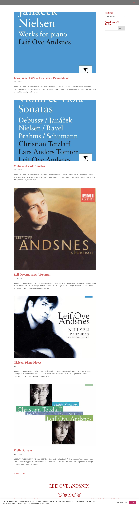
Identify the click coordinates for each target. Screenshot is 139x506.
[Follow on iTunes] (74, 495)
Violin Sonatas (23, 450)
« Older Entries (19, 473)
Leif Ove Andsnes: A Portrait (32, 274)
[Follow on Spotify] (79, 495)
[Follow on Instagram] (65, 495)
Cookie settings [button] (121, 502)
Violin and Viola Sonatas (29, 166)
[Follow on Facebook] (60, 495)
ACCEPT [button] (132, 502)
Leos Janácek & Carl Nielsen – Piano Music (41, 78)
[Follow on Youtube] (69, 495)
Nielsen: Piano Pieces (27, 362)
